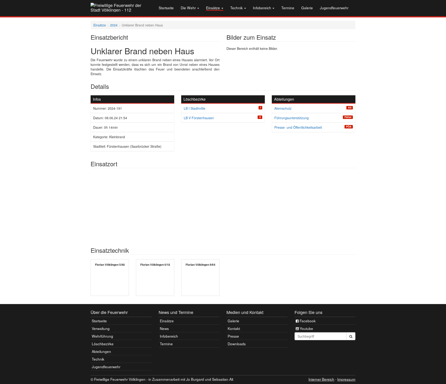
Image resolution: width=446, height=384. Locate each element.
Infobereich (262, 7)
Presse (233, 336)
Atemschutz (283, 108)
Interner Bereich (321, 379)
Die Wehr (189, 7)
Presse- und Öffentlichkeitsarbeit (298, 127)
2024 (114, 25)
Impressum (346, 379)
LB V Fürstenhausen (199, 117)
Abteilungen (101, 351)
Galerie (307, 7)
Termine (287, 7)
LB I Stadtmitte (194, 108)
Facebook (307, 320)
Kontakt (234, 328)
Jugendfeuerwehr (334, 7)
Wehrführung (102, 336)
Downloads (237, 343)
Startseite (166, 7)
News (164, 328)
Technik (237, 7)
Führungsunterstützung (291, 117)
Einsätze (213, 7)
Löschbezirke (103, 343)
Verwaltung (101, 328)
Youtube (306, 328)
